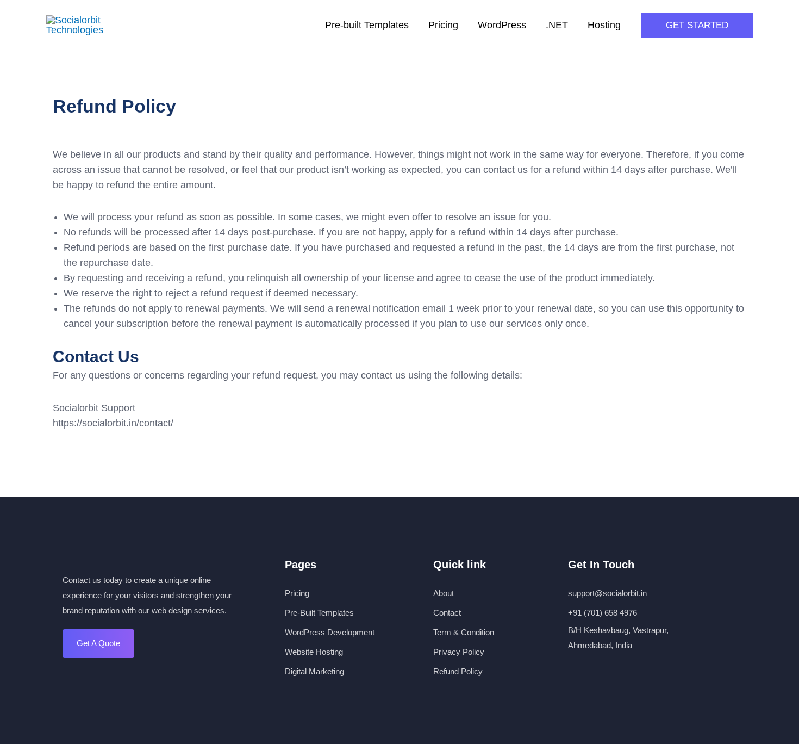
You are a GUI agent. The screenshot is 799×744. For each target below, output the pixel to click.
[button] (697, 25)
